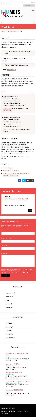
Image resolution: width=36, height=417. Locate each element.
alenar (8, 300)
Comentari (4, 253)
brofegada (9, 307)
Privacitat (12, 411)
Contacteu (4, 413)
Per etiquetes (10, 338)
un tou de (9, 304)
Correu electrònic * (6, 238)
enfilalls (16, 99)
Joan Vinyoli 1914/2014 (11, 171)
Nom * (3, 231)
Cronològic (9, 327)
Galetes (19, 411)
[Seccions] (33, 9)
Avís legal (4, 411)
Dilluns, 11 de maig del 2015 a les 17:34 (16, 199)
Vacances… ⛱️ (11, 293)
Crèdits (26, 411)
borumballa (11, 69)
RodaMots (4, 408)
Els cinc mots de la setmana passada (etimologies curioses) (16, 174)
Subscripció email (29, 5)
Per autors (9, 330)
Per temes (9, 334)
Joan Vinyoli (7, 108)
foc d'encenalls (8, 168)
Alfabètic (9, 323)
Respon (30, 210)
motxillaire (9, 297)
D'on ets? (4, 246)
